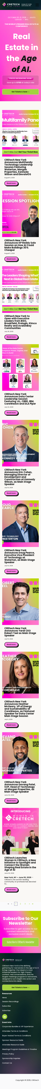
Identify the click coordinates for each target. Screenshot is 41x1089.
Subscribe (6, 1006)
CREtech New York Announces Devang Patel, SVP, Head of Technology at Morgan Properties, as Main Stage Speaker (20, 786)
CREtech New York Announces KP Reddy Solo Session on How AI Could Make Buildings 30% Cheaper (20, 245)
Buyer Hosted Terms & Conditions (16, 1035)
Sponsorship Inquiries (11, 1058)
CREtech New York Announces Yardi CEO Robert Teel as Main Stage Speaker (20, 632)
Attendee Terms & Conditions (15, 1031)
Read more (11, 183)
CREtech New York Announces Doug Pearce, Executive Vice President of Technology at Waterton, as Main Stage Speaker (19, 556)
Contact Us (7, 1063)
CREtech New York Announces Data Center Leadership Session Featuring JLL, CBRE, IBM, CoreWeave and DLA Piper (20, 398)
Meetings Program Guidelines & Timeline (19, 1049)
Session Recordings (10, 1001)
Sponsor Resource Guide (12, 1040)
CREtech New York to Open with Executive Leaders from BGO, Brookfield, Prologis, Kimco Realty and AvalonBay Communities (20, 322)
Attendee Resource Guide (13, 1044)
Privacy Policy (8, 1054)
